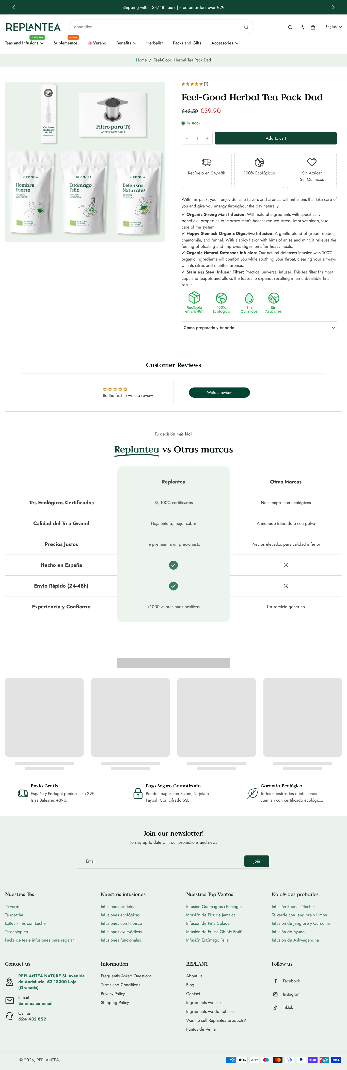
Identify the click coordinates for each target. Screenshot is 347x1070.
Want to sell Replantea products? (216, 1020)
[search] (290, 27)
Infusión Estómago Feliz (207, 940)
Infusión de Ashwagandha (295, 940)
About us (194, 976)
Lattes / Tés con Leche (25, 923)
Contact (193, 994)
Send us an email (35, 1003)
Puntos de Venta (201, 1029)
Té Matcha (14, 915)
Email (91, 861)
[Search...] (246, 26)
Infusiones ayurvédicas (121, 932)
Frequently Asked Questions (126, 976)
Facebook (291, 981)
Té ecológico (16, 932)
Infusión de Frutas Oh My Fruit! (214, 932)
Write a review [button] (219, 392)
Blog (190, 985)
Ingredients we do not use (210, 1011)
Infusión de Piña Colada (208, 923)
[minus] (187, 138)
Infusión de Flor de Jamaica (210, 915)
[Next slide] (333, 7)
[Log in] (301, 27)
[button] (276, 138)
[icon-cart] (312, 27)
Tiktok (288, 1007)
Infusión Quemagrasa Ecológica (215, 906)
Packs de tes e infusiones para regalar (39, 940)
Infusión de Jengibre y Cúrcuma (301, 923)
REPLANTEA (48, 1060)
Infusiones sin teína (118, 906)
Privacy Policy (113, 994)
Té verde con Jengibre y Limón (299, 915)
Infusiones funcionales (121, 940)
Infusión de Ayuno (288, 932)
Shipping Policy (115, 1003)
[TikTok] (277, 1007)
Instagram (292, 994)
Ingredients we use (203, 1003)
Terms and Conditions (120, 985)
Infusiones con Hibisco (121, 923)
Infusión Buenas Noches (294, 906)
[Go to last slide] (13, 7)
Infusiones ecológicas (120, 915)
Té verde (13, 906)
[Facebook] (277, 981)
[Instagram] (277, 994)
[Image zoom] (85, 162)
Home (141, 60)
